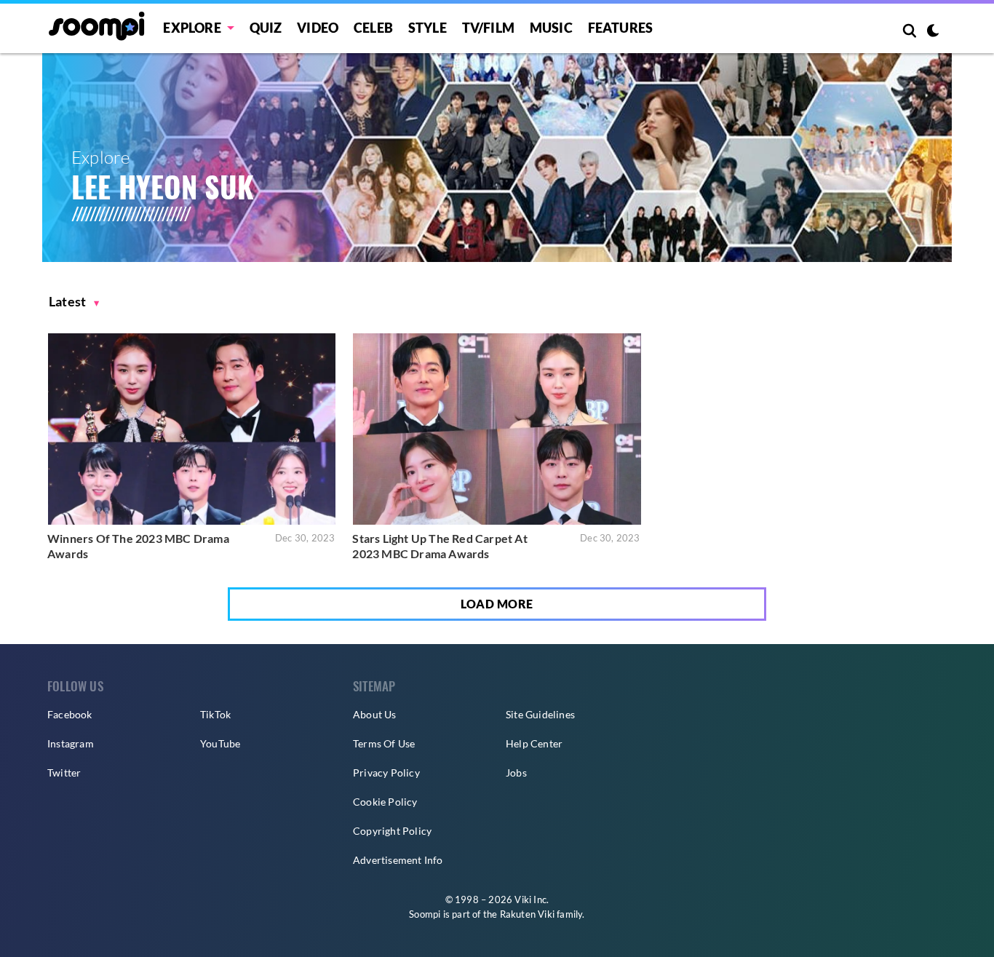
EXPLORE (191, 28)
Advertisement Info (398, 860)
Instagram (70, 743)
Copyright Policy (392, 831)
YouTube (220, 743)
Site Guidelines (540, 714)
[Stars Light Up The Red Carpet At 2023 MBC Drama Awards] (496, 429)
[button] (74, 301)
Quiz (266, 28)
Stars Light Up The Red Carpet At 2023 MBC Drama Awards (439, 546)
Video (317, 28)
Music (551, 28)
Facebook (69, 714)
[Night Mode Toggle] (932, 32)
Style (427, 28)
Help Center (534, 743)
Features (620, 28)
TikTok (215, 714)
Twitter (64, 772)
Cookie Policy (385, 801)
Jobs (516, 772)
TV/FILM (488, 28)
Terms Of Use (384, 743)
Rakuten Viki (527, 914)
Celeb (373, 28)
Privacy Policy (386, 772)
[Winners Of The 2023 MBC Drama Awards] (191, 429)
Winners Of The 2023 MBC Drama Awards (138, 546)
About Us (375, 714)
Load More (497, 604)
